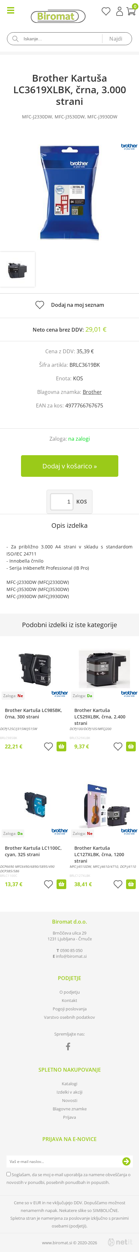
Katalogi (69, 1084)
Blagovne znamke (70, 1109)
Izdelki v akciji (69, 1092)
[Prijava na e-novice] (126, 1162)
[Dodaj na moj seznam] (48, 747)
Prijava (119, 11)
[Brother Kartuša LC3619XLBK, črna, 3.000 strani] (69, 192)
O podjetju (69, 992)
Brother (92, 392)
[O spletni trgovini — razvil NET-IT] (120, 1242)
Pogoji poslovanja (70, 1009)
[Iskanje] (117, 38)
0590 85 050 (71, 950)
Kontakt (69, 1000)
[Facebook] (70, 1048)
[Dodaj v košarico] (61, 746)
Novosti (69, 1100)
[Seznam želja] (106, 13)
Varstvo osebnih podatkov (69, 1017)
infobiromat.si (71, 956)
